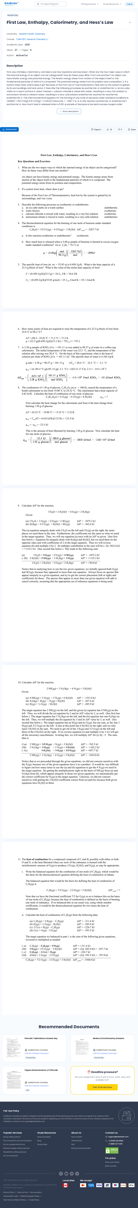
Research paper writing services (16, 1148)
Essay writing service (11, 1137)
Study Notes (42, 1144)
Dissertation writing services (14, 1152)
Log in (129, 4)
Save (133, 129)
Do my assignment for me (14, 1144)
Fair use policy (36, 1192)
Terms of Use (22, 1192)
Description (15, 66)
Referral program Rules (30, 1196)
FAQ (72, 1144)
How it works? (76, 1137)
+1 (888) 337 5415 (115, 1144)
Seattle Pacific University (32, 33)
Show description (71, 111)
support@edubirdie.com (35, 1121)
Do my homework (10, 1156)
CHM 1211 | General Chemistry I (32, 39)
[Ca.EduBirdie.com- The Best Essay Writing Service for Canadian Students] (65, 1186)
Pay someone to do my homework (17, 1140)
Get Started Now (102, 1087)
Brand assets (110, 1166)
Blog (39, 1140)
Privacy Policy (8, 1192)
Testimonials (76, 1140)
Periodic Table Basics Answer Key (41, 1038)
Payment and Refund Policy (14, 1200)
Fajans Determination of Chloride (41, 1070)
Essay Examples (44, 1137)
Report (97, 129)
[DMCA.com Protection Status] (120, 1150)
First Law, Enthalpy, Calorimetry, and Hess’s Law (60, 22)
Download (11, 129)
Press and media (112, 1162)
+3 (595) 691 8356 (115, 1141)
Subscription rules (10, 1196)
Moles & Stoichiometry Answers (108, 1038)
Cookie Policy (34, 1200)
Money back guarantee (80, 1148)
